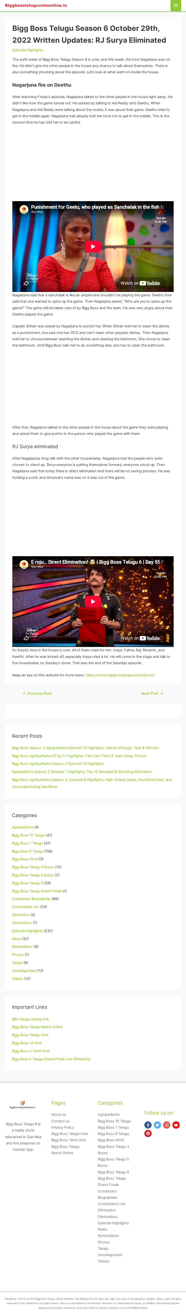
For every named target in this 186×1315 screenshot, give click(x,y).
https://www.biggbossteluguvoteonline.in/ (120, 675)
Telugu (17, 962)
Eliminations (22, 923)
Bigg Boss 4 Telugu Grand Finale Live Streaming (51, 1059)
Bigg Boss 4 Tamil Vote (30, 1051)
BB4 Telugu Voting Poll (30, 1019)
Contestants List (25, 907)
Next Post (152, 693)
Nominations (22, 946)
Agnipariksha (22, 827)
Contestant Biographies (31, 899)
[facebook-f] (148, 1125)
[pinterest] (148, 1133)
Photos (18, 954)
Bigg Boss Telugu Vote (30, 1035)
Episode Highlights (27, 50)
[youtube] (176, 1125)
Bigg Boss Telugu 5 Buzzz (33, 875)
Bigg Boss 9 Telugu (27, 851)
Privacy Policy (62, 1127)
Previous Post (37, 693)
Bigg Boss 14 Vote (27, 1043)
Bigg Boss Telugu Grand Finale (37, 891)
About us (58, 1114)
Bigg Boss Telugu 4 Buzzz (33, 867)
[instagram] (167, 1125)
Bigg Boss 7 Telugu (27, 843)
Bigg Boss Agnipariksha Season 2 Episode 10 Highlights (58, 763)
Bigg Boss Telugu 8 (27, 883)
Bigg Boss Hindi (25, 859)
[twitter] (158, 1125)
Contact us (60, 1121)
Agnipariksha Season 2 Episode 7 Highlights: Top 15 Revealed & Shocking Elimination (82, 771)
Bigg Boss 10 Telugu (28, 835)
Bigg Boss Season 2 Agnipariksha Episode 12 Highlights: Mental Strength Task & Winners (85, 748)
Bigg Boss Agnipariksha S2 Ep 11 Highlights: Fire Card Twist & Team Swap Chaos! (79, 756)
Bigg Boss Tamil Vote (68, 1140)
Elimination (21, 915)
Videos (17, 978)
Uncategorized (24, 970)
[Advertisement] (93, 165)
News (16, 939)
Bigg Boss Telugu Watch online (37, 1027)
